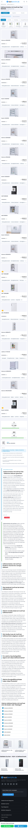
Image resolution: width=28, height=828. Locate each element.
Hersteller (9, 19)
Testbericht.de (3, 4)
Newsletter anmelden (8, 794)
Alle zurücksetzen (16, 16)
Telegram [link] (21, 826)
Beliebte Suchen (5, 803)
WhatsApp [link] (8, 826)
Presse (2, 819)
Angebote (14, 12)
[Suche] (24, 2)
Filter (4, 19)
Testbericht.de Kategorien (7, 800)
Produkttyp (16, 19)
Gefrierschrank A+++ (10, 4)
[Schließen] (26, 823)
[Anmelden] (27, 2)
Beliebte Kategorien (6, 810)
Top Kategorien (5, 807)
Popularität (5, 12)
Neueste (22, 12)
